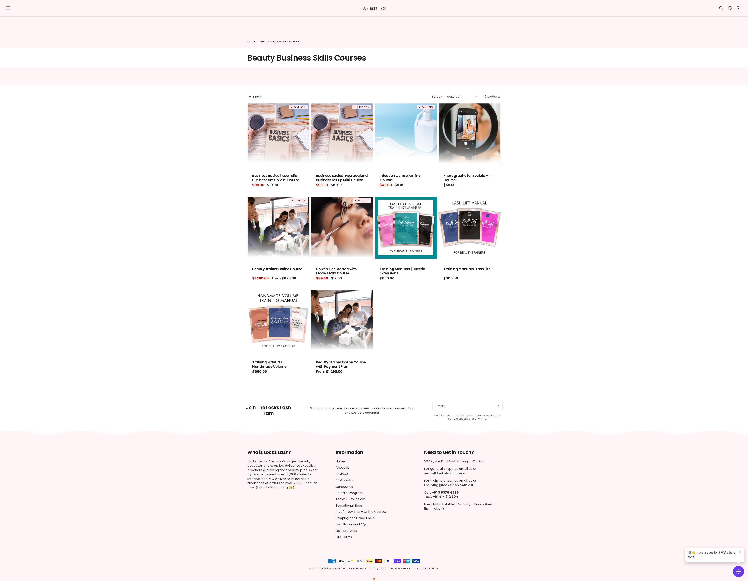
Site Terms (344, 537)
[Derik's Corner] (374, 579)
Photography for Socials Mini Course (467, 178)
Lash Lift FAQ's (346, 530)
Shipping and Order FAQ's (355, 518)
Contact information (426, 568)
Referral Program (349, 493)
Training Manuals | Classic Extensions (402, 271)
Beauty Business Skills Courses (280, 41)
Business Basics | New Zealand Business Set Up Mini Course (342, 178)
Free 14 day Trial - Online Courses (361, 512)
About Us (342, 468)
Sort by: (437, 97)
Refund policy (357, 568)
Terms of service (400, 568)
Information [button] (349, 452)
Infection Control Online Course (400, 178)
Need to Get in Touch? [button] (449, 452)
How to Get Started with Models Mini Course (336, 271)
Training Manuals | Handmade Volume (269, 364)
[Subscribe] (498, 406)
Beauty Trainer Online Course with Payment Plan (341, 364)
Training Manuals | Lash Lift (466, 269)
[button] (8, 8)
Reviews (342, 474)
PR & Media (344, 480)
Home (251, 41)
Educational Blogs (349, 505)
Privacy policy (378, 568)
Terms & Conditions (351, 499)
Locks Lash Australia (333, 568)
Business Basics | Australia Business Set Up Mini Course (275, 178)
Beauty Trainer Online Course (277, 269)
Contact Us (344, 486)
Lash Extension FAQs (351, 524)
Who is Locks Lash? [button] (269, 452)
